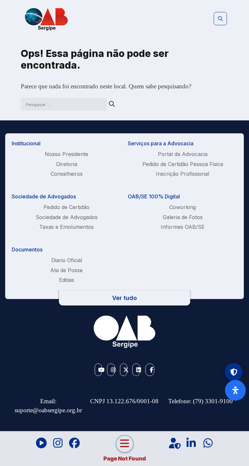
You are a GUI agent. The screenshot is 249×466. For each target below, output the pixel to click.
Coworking (182, 207)
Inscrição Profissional (182, 174)
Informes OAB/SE (183, 227)
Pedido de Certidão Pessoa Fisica (182, 164)
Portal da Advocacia (183, 154)
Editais (66, 280)
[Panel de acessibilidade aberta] (235, 390)
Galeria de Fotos (183, 217)
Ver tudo (124, 297)
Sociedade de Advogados (67, 217)
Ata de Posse (66, 270)
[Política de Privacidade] (234, 372)
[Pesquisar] (112, 104)
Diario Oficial (66, 260)
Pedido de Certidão (66, 207)
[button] (220, 18)
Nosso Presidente (66, 154)
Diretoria (66, 164)
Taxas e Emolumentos (66, 227)
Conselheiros (67, 174)
